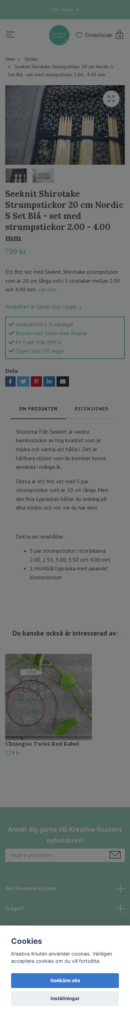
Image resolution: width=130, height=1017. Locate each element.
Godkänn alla (65, 980)
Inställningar (65, 998)
